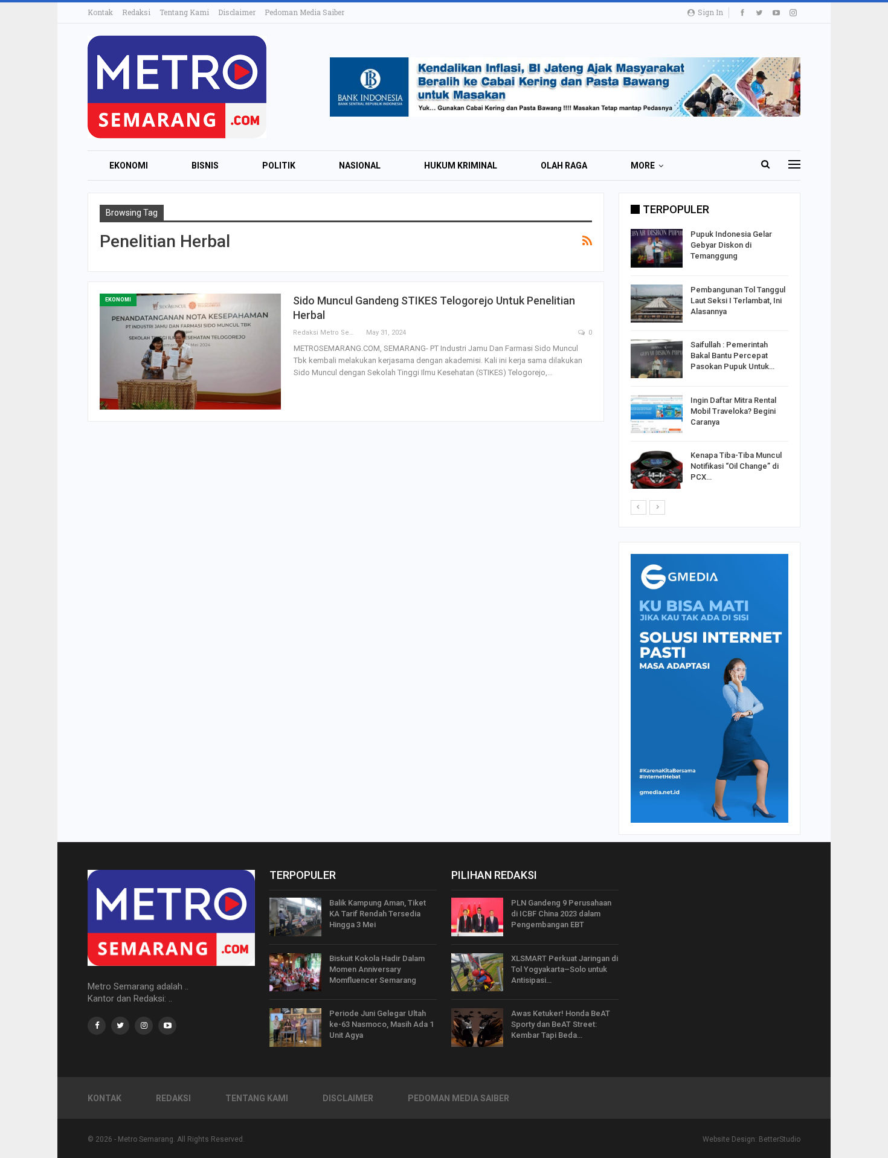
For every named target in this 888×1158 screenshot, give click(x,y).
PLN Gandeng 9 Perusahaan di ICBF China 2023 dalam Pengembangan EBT (561, 913)
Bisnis (205, 165)
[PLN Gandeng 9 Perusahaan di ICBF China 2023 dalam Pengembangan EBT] (477, 917)
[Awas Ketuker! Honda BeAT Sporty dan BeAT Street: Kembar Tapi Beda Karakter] (477, 1027)
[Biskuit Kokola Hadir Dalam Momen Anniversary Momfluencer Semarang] (295, 972)
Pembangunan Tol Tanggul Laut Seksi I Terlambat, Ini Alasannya (737, 300)
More (643, 165)
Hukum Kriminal (460, 165)
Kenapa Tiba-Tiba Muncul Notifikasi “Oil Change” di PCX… (736, 466)
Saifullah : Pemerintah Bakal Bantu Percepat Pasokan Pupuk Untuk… (732, 355)
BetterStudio (779, 1139)
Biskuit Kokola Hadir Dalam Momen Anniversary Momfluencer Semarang (377, 969)
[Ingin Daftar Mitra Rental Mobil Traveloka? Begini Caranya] (657, 414)
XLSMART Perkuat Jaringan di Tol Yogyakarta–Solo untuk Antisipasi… (564, 969)
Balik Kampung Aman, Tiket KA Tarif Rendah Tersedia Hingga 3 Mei (377, 913)
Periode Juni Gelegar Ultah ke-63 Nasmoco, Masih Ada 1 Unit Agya (381, 1024)
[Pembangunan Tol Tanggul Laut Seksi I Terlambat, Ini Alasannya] (657, 304)
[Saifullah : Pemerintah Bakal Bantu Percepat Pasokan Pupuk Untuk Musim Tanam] (657, 358)
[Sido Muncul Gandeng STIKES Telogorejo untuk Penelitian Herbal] (190, 352)
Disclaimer (237, 12)
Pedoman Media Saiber (304, 12)
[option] (709, 361)
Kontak (100, 12)
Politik (278, 165)
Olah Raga (564, 165)
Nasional (360, 165)
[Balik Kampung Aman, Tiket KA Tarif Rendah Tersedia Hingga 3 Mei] (295, 917)
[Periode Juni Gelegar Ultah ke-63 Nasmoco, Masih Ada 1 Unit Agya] (295, 1027)
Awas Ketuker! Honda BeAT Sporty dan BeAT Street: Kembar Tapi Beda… (560, 1024)
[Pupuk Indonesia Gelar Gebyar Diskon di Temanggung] (657, 248)
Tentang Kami (184, 12)
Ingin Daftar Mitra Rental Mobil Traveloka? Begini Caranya (733, 411)
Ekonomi (128, 165)
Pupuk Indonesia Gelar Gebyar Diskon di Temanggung (731, 245)
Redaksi (136, 12)
